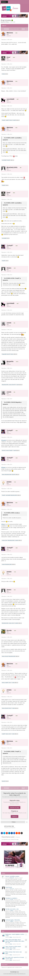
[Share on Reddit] (17, 833)
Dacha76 (8, 354)
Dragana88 (4, 354)
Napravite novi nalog (14, 807)
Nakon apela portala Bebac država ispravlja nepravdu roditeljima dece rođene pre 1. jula (14, 941)
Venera (10, 120)
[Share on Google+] (7, 833)
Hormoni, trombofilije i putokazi (12, 876)
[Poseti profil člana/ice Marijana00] (3, 877)
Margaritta (10, 361)
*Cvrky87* (10, 245)
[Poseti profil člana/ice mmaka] (3, 483)
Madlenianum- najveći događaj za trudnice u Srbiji (14, 934)
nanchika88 (10, 99)
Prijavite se (14, 816)
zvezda (9, 323)
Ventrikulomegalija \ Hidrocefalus (12, 920)
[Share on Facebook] (2, 833)
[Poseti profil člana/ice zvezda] (3, 324)
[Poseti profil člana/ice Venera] (3, 269)
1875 (14, 268)
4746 (16, 32)
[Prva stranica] (2, 29)
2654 (14, 57)
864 (14, 322)
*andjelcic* (12, 910)
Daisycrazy (12, 888)
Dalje (23, 29)
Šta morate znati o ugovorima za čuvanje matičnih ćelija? (14, 958)
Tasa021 (3, 120)
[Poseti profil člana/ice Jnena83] (3, 899)
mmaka (3, 74)
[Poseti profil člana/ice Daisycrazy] (3, 888)
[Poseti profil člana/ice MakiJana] (3, 34)
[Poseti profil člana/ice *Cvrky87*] (3, 247)
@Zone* (3, 524)
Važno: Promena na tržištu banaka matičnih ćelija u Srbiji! (13, 947)
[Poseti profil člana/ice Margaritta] (3, 363)
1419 (15, 571)
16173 (17, 361)
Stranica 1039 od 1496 (14, 29)
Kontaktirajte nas (14, 972)
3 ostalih (14, 120)
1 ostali (17, 384)
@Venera (3, 467)
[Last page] (27, 29)
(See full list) (10, 964)
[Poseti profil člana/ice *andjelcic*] (3, 909)
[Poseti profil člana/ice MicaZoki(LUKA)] (3, 168)
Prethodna (6, 29)
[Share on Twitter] (4, 833)
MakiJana (10, 33)
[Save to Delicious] (14, 833)
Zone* (9, 57)
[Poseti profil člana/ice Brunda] (3, 632)
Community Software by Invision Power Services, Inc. (14, 973)
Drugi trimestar (8, 887)
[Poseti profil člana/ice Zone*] (3, 58)
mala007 (7, 120)
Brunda (9, 630)
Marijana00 (12, 877)
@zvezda (3, 440)
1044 (15, 630)
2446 (16, 245)
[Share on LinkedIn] (9, 833)
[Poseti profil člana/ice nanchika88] (3, 100)
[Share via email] (22, 833)
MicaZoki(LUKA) (12, 167)
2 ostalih (16, 540)
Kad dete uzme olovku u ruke (12, 909)
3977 (17, 99)
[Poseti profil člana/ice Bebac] (3, 935)
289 (20, 167)
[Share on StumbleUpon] (19, 833)
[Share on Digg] (12, 833)
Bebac (7, 22)
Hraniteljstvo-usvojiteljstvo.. (11, 898)
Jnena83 (11, 899)
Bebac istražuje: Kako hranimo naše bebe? (13, 952)
